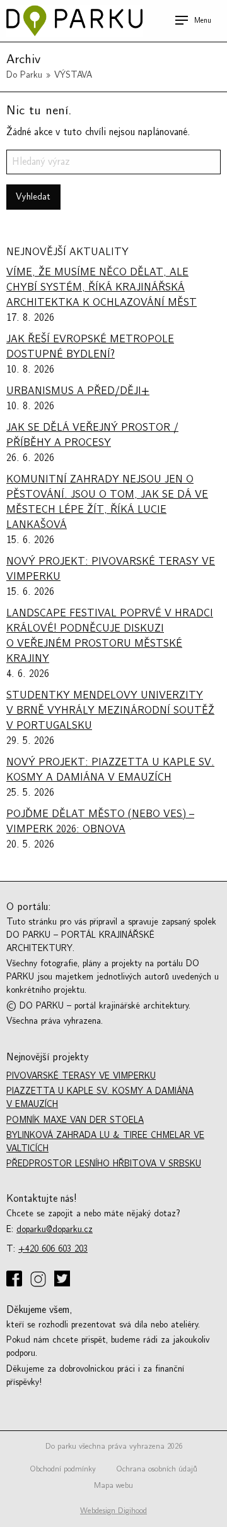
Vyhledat (33, 196)
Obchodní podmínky (63, 1468)
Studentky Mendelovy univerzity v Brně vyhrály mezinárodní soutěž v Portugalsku (110, 710)
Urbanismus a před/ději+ (77, 391)
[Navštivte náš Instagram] (39, 1280)
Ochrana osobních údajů (156, 1468)
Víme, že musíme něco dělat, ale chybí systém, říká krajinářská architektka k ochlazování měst (101, 287)
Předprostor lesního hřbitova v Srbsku (103, 1163)
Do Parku (24, 74)
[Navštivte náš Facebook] (15, 1279)
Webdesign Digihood (113, 1510)
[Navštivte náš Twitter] (63, 1279)
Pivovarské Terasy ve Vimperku (81, 1075)
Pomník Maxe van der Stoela (75, 1120)
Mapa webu (113, 1485)
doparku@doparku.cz (54, 1229)
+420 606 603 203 (53, 1248)
